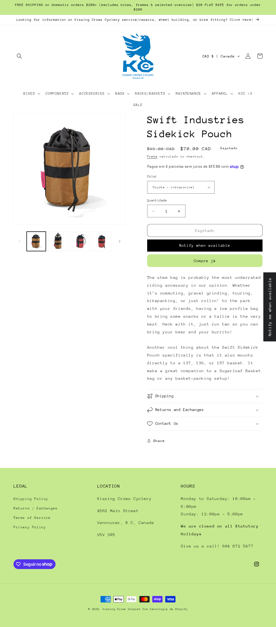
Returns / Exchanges (35, 508)
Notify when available (204, 245)
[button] (19, 56)
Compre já (205, 261)
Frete (152, 156)
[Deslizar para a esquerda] (19, 241)
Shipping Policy (30, 499)
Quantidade (157, 200)
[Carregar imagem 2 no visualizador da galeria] (58, 241)
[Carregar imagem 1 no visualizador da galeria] (36, 241)
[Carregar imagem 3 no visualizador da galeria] (80, 241)
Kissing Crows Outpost (122, 609)
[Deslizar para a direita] (120, 241)
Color (152, 176)
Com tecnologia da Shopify (165, 609)
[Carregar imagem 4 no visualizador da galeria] (102, 241)
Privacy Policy (29, 527)
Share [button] (159, 441)
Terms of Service (32, 518)
